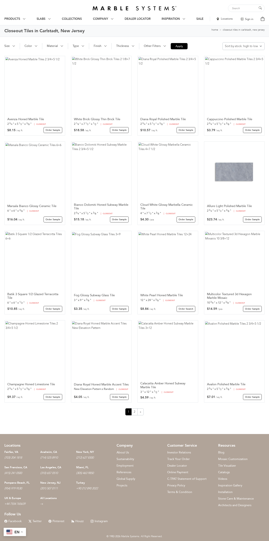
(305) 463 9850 (85, 473)
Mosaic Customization (233, 459)
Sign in (248, 19)
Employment (125, 465)
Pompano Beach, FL (17, 482)
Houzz (79, 521)
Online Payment (177, 472)
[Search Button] (260, 8)
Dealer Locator (177, 465)
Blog (221, 452)
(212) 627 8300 (85, 457)
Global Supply (126, 479)
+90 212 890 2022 (87, 488)
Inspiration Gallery (230, 485)
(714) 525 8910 (49, 457)
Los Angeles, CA (50, 467)
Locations (226, 18)
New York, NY (85, 452)
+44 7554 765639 (14, 503)
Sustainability (125, 459)
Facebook (15, 521)
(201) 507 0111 (49, 488)
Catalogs (224, 472)
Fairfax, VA (11, 452)
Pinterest (58, 521)
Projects (122, 485)
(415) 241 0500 (13, 473)
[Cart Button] (263, 18)
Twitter (37, 521)
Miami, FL (82, 467)
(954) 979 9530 (13, 488)
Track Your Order (178, 459)
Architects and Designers (234, 505)
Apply (179, 46)
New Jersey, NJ (50, 482)
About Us (123, 452)
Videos (222, 479)
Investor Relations (179, 452)
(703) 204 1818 (13, 457)
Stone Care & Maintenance (236, 498)
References (124, 472)
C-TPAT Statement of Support (187, 479)
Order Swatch (186, 309)
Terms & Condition (179, 492)
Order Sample (53, 130)
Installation (225, 492)
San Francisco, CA (15, 467)
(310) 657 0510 (49, 473)
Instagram (101, 521)
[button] (9, 46)
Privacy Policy (176, 485)
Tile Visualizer (227, 465)
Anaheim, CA (48, 452)
